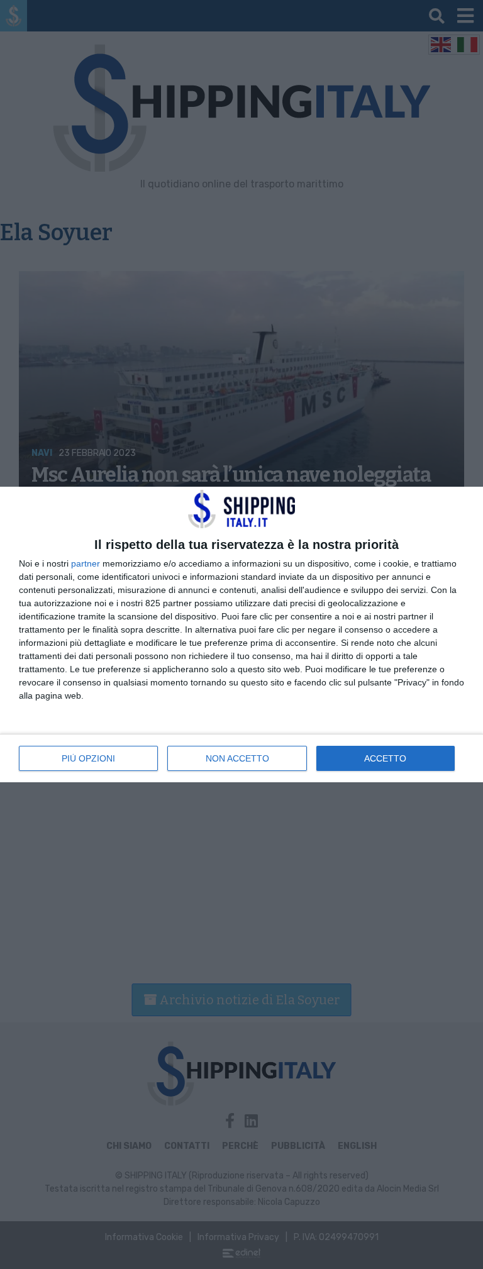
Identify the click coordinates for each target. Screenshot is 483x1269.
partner (85, 563)
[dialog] (241, 634)
